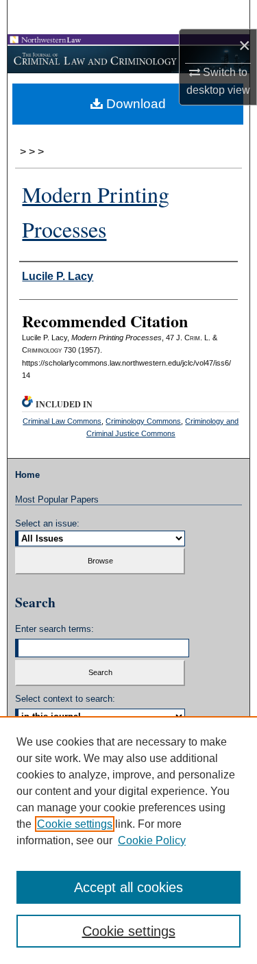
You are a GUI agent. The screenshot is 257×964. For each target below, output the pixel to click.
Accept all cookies (128, 887)
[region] (128, 840)
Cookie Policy (152, 840)
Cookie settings (74, 824)
